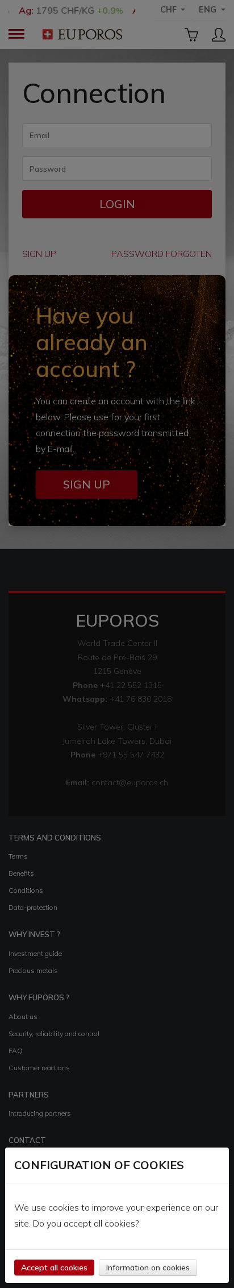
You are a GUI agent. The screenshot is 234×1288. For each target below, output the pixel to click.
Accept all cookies (54, 1267)
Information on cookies (148, 1267)
